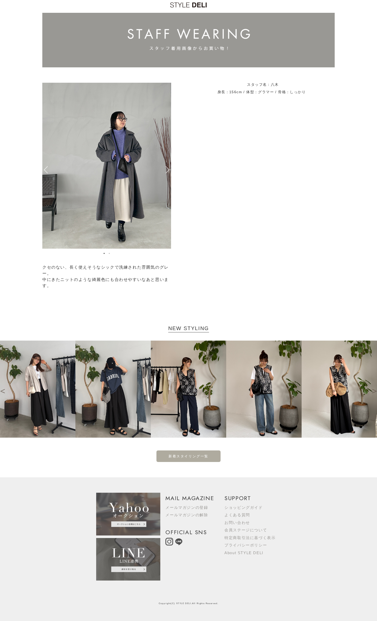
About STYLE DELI (243, 553)
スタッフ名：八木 (263, 84)
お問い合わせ (237, 522)
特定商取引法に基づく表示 (249, 537)
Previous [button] (44, 169)
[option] (106, 166)
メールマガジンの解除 (186, 515)
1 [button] (104, 254)
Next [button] (168, 169)
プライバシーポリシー (245, 545)
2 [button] (109, 254)
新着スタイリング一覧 (188, 456)
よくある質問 (237, 515)
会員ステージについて (245, 530)
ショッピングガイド (243, 507)
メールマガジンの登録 (186, 507)
